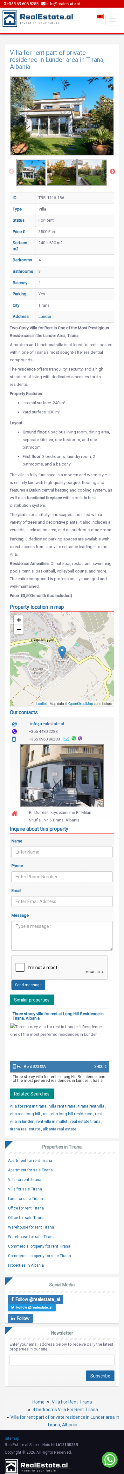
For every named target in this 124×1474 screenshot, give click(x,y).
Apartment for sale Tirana (30, 1170)
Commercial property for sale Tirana (39, 1256)
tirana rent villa (91, 1106)
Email (16, 890)
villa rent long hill (25, 1113)
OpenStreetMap (80, 703)
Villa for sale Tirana (25, 1189)
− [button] (19, 629)
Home (38, 1401)
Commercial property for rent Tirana (39, 1246)
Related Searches (32, 1093)
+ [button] (19, 620)
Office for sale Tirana (26, 1218)
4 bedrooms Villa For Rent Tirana (65, 1409)
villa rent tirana (62, 1106)
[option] (31, 172)
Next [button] (112, 172)
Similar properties (32, 999)
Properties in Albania (26, 1265)
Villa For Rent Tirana (72, 1401)
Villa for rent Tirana (24, 1179)
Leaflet (41, 703)
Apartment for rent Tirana (30, 1160)
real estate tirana (85, 1121)
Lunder (44, 316)
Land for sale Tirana (25, 1198)
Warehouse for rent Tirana (31, 1227)
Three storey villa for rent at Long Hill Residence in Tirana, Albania (58, 1016)
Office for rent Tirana (26, 1208)
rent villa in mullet (52, 1121)
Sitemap (12, 1438)
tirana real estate (25, 1129)
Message (20, 915)
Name (16, 841)
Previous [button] (11, 172)
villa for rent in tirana (28, 1106)
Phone (17, 865)
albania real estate (59, 1129)
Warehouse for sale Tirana (31, 1237)
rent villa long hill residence (68, 1113)
